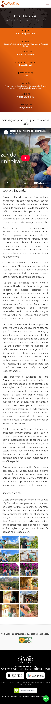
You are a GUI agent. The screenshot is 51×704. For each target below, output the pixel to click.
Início (3, 682)
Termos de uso (26, 684)
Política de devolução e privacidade (33, 682)
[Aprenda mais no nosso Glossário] (31, 51)
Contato (11, 682)
